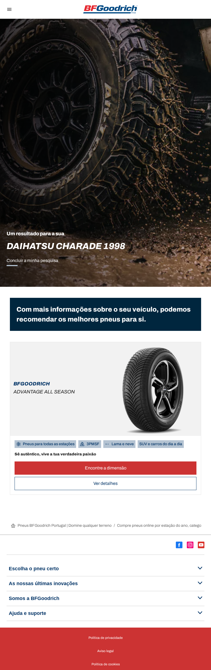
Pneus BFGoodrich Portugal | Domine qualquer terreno (65, 525)
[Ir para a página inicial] (110, 9)
